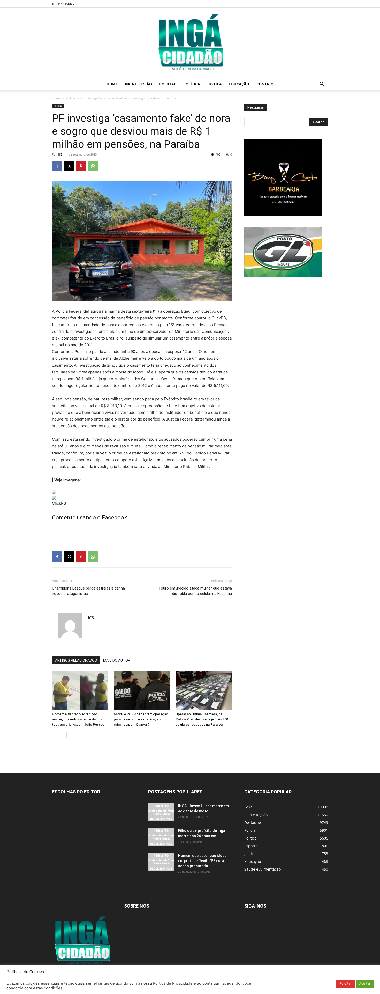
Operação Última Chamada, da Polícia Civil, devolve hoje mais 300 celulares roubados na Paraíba (202, 719)
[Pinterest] (81, 166)
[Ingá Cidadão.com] (190, 43)
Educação (239, 84)
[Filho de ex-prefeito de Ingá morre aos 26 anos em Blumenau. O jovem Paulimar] (161, 837)
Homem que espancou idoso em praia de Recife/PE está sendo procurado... (202, 860)
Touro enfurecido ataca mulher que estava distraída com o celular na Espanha (195, 591)
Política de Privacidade (173, 983)
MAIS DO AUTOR (116, 660)
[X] (69, 166)
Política (191, 84)
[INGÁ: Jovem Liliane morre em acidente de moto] (161, 812)
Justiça (214, 84)
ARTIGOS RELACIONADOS (76, 660)
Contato (264, 84)
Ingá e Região (138, 84)
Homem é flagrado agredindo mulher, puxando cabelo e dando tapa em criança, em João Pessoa (78, 719)
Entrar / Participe (63, 3)
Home (112, 84)
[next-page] (63, 735)
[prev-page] (55, 735)
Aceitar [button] (364, 983)
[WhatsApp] (93, 166)
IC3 (60, 154)
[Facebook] (57, 166)
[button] (322, 84)
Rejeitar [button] (345, 983)
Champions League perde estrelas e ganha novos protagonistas (88, 591)
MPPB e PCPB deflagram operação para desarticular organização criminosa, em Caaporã (141, 719)
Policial (167, 84)
